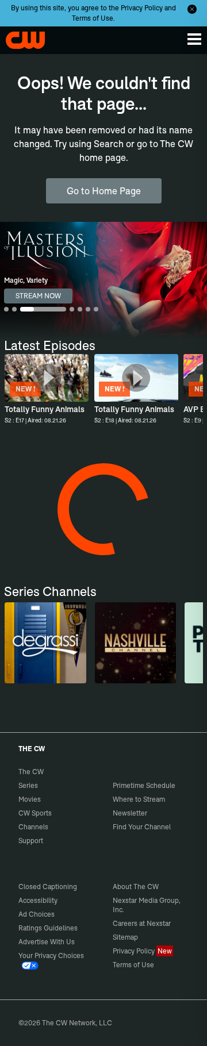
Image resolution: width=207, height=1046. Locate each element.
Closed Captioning (47, 886)
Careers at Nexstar (142, 923)
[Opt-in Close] (192, 9)
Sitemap (125, 937)
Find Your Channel (142, 826)
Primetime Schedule (144, 785)
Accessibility (37, 900)
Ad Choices (36, 914)
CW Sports (35, 813)
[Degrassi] (45, 643)
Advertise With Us (46, 941)
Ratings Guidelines (48, 928)
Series (28, 785)
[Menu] (194, 39)
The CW (20, 37)
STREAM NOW (38, 295)
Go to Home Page (104, 191)
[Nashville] (135, 643)
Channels (33, 826)
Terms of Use (92, 18)
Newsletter (130, 813)
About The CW (136, 886)
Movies (29, 799)
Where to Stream (139, 799)
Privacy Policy (142, 7)
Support (30, 840)
